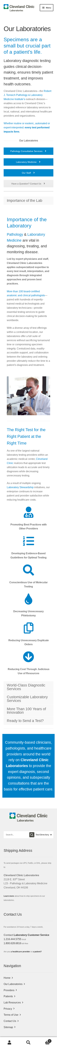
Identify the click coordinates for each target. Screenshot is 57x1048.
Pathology (15, 234)
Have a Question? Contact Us (26, 183)
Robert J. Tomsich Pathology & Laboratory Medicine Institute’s (27, 95)
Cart (44, 1040)
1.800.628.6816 (12, 943)
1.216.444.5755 (12, 939)
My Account (9, 1042)
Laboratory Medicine (26, 162)
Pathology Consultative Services (26, 151)
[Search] (31, 834)
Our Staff (27, 173)
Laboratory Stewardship (20, 487)
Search (28, 1042)
